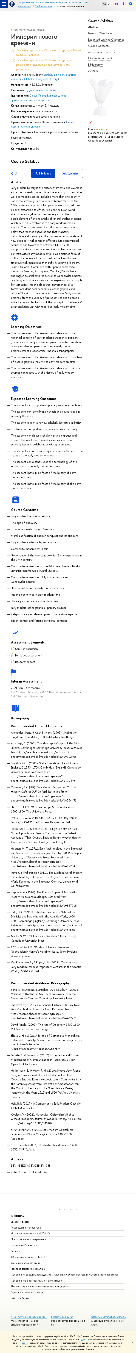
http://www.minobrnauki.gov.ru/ (29, 1316)
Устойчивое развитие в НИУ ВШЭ (30, 1233)
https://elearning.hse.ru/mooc (108, 1316)
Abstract (94, 27)
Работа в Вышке (20, 1298)
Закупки (15, 1251)
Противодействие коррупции (28, 1268)
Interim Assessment (100, 58)
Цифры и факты (20, 1221)
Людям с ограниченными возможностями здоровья (40, 1286)
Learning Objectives (100, 33)
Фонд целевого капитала (25, 1263)
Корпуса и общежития (24, 1245)
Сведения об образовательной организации (36, 1280)
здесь (83, 1339)
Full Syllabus (43, 173)
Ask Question (70, 173)
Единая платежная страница (27, 1292)
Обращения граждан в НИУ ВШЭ (29, 1257)
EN (109, 4)
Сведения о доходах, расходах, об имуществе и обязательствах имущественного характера (64, 1274)
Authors (93, 71)
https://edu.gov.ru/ (62, 1316)
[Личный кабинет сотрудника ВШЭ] (123, 4)
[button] (59, 1209)
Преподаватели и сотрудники (28, 1239)
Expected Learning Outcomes (106, 39)
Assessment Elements (101, 52)
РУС (104, 4)
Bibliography (95, 64)
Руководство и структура (26, 1227)
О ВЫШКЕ (17, 1215)
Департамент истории (41, 90)
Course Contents (99, 46)
